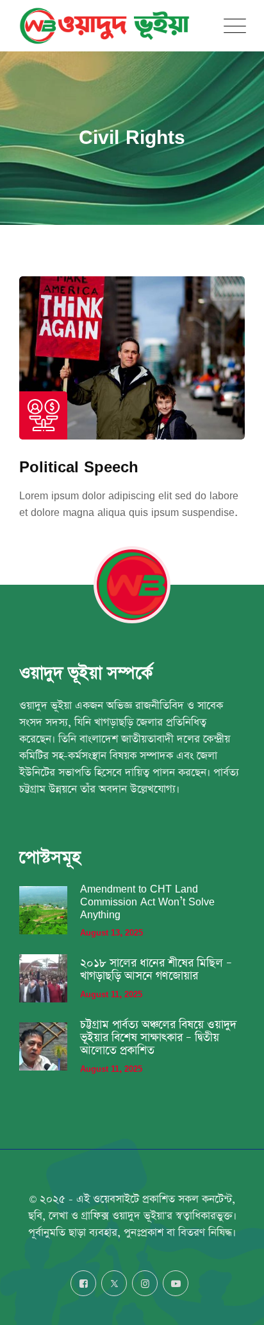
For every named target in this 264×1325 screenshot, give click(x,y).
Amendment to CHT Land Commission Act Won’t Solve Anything (147, 901)
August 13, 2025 (111, 932)
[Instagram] (145, 1283)
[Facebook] (83, 1283)
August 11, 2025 (111, 994)
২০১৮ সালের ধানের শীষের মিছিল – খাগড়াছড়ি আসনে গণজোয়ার (156, 970)
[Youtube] (175, 1283)
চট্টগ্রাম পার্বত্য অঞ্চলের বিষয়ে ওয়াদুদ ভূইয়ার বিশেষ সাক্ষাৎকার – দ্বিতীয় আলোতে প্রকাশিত (158, 1037)
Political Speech (78, 466)
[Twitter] (114, 1283)
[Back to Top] (236, 1304)
